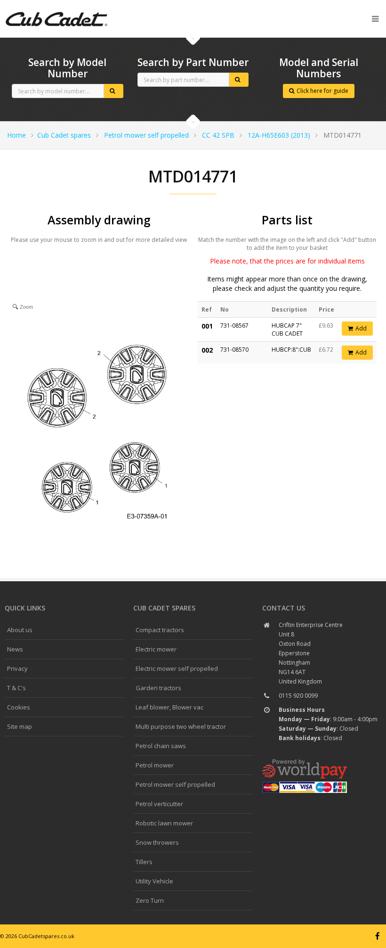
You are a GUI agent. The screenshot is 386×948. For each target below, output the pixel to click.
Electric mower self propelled (177, 668)
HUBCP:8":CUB (291, 350)
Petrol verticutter (159, 804)
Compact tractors (160, 630)
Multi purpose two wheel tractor (181, 726)
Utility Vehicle (154, 881)
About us (19, 630)
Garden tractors (158, 688)
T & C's (16, 688)
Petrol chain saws (161, 746)
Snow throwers (157, 842)
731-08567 (234, 325)
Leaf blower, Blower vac (169, 707)
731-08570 (234, 350)
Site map (19, 726)
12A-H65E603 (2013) (279, 135)
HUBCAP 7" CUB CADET (287, 329)
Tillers (144, 861)
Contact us (283, 607)
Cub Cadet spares (64, 135)
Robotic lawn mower (164, 823)
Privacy (17, 668)
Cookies (18, 707)
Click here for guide (322, 91)
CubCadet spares (56, 7)
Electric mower (156, 649)
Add (361, 328)
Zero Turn (150, 900)
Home (16, 135)
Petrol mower (155, 765)
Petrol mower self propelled (146, 135)
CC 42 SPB (218, 135)
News (15, 649)
